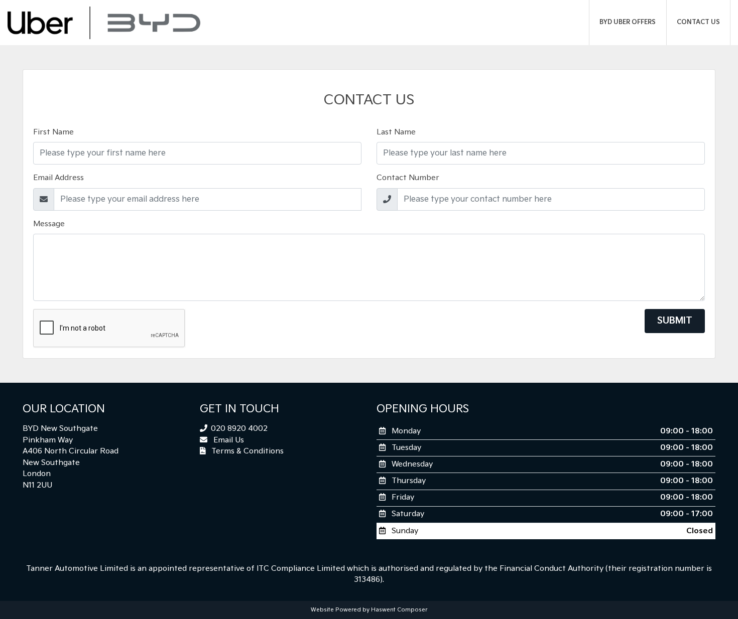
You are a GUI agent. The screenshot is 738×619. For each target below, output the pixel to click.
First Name (53, 132)
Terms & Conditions (246, 451)
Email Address (58, 178)
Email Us (227, 440)
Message (49, 224)
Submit (674, 321)
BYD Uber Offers (627, 22)
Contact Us (698, 22)
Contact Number (408, 178)
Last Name (396, 132)
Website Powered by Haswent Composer (369, 609)
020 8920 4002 (238, 428)
